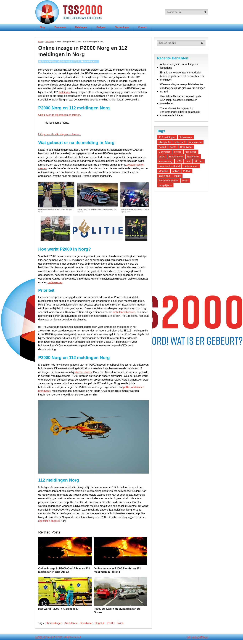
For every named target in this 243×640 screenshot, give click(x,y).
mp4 (188, 161)
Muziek (199, 161)
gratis (162, 156)
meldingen (64, 92)
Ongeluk (99, 623)
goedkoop (191, 151)
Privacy (204, 637)
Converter (164, 151)
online (175, 170)
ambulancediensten (124, 312)
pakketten (164, 175)
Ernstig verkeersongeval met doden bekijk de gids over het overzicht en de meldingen (182, 76)
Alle (189, 637)
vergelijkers (165, 185)
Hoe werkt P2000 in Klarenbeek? (58, 608)
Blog (42, 27)
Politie (120, 623)
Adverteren (185, 137)
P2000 (110, 623)
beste (173, 146)
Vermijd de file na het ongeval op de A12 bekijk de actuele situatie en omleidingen (180, 100)
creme (177, 151)
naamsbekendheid (169, 166)
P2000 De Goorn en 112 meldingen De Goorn (117, 610)
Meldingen (81, 27)
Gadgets (100, 27)
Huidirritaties (176, 156)
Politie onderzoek (168, 180)
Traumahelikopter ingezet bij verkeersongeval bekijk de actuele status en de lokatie (180, 112)
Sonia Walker (48, 61)
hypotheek (193, 156)
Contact (142, 27)
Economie (60, 27)
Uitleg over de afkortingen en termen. (59, 114)
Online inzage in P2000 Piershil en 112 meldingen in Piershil (117, 570)
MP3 (179, 161)
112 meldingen (53, 623)
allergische (165, 142)
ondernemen (55, 282)
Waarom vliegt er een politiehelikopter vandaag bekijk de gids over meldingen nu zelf (182, 88)
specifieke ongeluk (49, 520)
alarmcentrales (83, 372)
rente (185, 180)
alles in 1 (180, 142)
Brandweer (86, 623)
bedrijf (162, 146)
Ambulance (71, 623)
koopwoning (165, 161)
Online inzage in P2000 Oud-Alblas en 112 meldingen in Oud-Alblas (64, 570)
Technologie (122, 27)
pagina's (195, 637)
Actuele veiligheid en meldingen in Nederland (179, 66)
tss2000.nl (40, 637)
